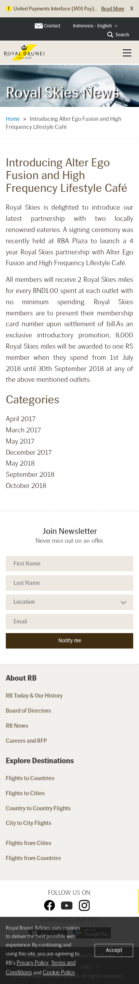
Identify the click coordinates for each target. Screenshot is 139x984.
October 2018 (26, 485)
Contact (52, 26)
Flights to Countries (30, 778)
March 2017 (23, 430)
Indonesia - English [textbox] (92, 26)
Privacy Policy (33, 962)
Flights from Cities (28, 843)
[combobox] (95, 26)
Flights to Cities (25, 793)
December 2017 (29, 452)
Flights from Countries (33, 858)
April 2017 (21, 419)
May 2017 (20, 441)
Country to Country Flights (39, 808)
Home (13, 119)
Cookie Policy (59, 972)
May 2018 (20, 463)
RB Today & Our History (34, 695)
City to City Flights (29, 823)
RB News (17, 725)
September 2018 (30, 474)
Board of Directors (28, 710)
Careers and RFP (26, 740)
